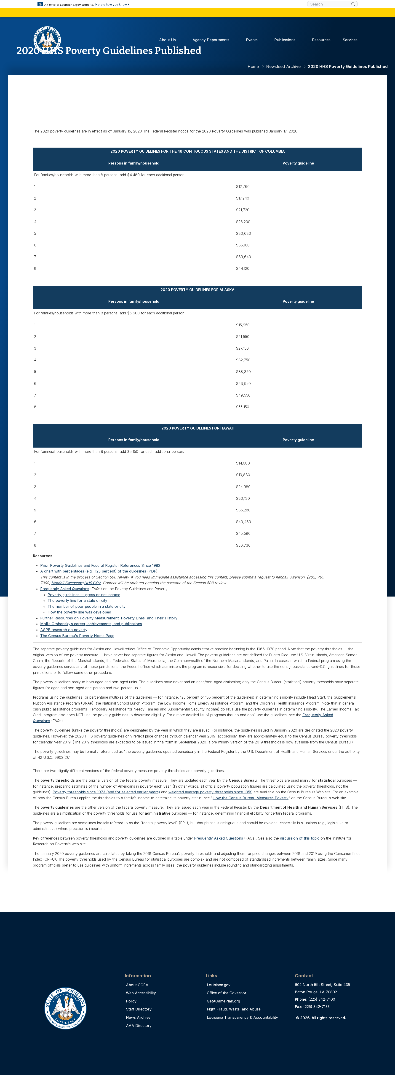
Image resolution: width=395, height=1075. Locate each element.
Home (253, 66)
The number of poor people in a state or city (86, 606)
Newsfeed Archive (283, 66)
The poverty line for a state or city (77, 600)
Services (350, 40)
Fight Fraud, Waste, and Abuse (234, 1009)
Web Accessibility (141, 993)
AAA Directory (139, 1025)
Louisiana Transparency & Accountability (242, 1017)
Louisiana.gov (218, 985)
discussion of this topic (299, 838)
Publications (284, 40)
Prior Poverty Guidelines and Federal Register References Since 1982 (100, 565)
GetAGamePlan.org (223, 1001)
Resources (321, 40)
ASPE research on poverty (63, 629)
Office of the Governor (226, 993)
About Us (167, 40)
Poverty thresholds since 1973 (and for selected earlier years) (106, 792)
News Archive (138, 1017)
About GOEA (137, 985)
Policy (131, 1001)
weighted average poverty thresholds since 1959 (210, 792)
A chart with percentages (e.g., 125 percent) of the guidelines (93, 571)
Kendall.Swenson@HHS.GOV (76, 583)
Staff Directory (139, 1009)
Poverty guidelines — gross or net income (84, 594)
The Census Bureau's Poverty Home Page (77, 635)
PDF (152, 571)
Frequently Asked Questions (64, 588)
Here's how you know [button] (111, 4)
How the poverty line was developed (79, 612)
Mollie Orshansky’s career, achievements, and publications (91, 623)
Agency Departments (210, 40)
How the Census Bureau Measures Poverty (250, 798)
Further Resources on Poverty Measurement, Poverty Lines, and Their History (108, 618)
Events (252, 40)
